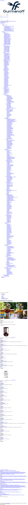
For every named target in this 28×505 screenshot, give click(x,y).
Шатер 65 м (8, 270)
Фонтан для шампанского (3, 426)
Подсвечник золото (9, 242)
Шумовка (8, 210)
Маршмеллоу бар (6, 67)
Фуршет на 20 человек (7, 56)
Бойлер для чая (14, 337)
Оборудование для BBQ (8, 189)
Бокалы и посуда (6, 94)
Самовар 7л (8, 163)
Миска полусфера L (9, 205)
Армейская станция (6, 84)
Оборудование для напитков (9, 160)
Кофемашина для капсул (10, 161)
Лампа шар (8, 234)
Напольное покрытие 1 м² (10, 274)
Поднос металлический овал (10, 134)
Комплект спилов (9, 137)
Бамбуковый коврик (9, 208)
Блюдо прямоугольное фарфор (10, 101)
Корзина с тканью (9, 141)
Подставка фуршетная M (10, 128)
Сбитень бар (5, 93)
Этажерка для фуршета (9, 131)
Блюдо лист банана (9, 122)
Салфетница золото (9, 148)
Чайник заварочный (2, 403)
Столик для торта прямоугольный (11, 265)
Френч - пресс (8, 169)
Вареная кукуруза (6, 65)
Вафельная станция (6, 64)
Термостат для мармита (10, 179)
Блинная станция (6, 63)
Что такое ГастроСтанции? (7, 28)
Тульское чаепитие (3, 483)
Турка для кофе (9, 174)
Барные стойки (7, 254)
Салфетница (8, 146)
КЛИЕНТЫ (11, 21)
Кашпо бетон (8, 226)
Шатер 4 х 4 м (8, 269)
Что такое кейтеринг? (6, 26)
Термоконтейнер (9, 180)
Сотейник (8, 203)
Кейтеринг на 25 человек (7, 42)
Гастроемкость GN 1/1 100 (10, 196)
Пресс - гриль (8, 152)
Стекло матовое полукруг (10, 130)
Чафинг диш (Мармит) (9, 177)
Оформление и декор (6, 494)
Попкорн (8, 184)
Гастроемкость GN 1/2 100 (10, 198)
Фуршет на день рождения (7, 54)
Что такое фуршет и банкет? (7, 27)
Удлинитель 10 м (9, 221)
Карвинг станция (6, 74)
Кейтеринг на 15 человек (7, 41)
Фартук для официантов (10, 263)
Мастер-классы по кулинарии (7, 85)
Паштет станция (9, 486)
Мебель (6, 245)
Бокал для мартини (9, 114)
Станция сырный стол (7, 72)
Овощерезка (8, 155)
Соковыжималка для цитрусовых (11, 157)
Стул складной (9, 248)
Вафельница (8, 186)
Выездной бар (2, 488)
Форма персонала (8, 262)
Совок (8, 214)
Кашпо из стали (9, 225)
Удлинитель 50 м (9, 222)
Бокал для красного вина (10, 109)
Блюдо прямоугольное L (10, 132)
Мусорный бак (9, 220)
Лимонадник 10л (9, 167)
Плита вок (8, 153)
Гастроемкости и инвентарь (9, 194)
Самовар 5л (1, 357)
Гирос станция (6, 83)
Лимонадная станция (6, 89)
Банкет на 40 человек (6, 50)
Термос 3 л (8, 171)
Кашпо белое (8, 224)
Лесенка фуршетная (9, 127)
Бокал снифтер (9, 113)
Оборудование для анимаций (9, 182)
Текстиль (7, 256)
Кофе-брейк (13, 471)
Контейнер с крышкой (9, 200)
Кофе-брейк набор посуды (10, 98)
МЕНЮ (5, 21)
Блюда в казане (6, 75)
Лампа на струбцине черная (10, 236)
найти (7, 20)
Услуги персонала (6, 275)
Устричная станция (6, 485)
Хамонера (8, 188)
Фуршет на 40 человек (7, 58)
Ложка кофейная (9, 106)
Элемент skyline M (9, 125)
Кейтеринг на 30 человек (7, 43)
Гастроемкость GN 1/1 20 (10, 195)
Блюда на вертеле (6, 76)
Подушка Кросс (9, 253)
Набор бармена (9, 172)
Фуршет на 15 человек (2, 479)
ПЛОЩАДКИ (8, 21)
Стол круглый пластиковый (10, 247)
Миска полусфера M (9, 206)
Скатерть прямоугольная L (10, 257)
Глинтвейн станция (6, 88)
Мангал (8, 191)
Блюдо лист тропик (9, 123)
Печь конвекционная (9, 150)
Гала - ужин (5, 33)
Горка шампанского (6, 92)
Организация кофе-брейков (7, 34)
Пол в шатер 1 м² (9, 273)
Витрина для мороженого (10, 183)
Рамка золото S (9, 243)
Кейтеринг (4, 32)
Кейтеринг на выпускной (7, 36)
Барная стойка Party (9, 255)
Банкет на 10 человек (6, 47)
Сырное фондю (6, 73)
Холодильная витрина (9, 156)
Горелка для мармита (9, 178)
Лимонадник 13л (2, 395)
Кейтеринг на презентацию (7, 38)
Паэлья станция (6, 86)
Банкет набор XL (9, 96)
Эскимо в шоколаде (2, 482)
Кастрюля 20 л (8, 204)
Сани (7, 238)
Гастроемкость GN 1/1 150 (10, 197)
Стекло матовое (9, 129)
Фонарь (8, 239)
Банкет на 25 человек (6, 49)
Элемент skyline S (9, 124)
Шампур (8, 193)
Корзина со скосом (9, 142)
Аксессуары (7, 139)
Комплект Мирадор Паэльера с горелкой (12, 190)
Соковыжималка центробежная (10, 158)
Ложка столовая (9, 105)
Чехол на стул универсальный (10, 260)
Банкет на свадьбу (6, 45)
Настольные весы (9, 217)
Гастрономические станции (6, 69)
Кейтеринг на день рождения (7, 39)
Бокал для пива (9, 115)
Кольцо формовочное (9, 212)
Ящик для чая (2, 434)
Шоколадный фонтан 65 (10, 185)
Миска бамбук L (9, 147)
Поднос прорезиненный (10, 140)
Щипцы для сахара (9, 145)
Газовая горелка (9, 219)
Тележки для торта (8, 264)
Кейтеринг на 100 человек (7, 44)
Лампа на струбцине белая (10, 235)
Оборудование (6, 149)
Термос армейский (9, 181)
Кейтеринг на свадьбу (6, 35)
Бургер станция (6, 70)
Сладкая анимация (5, 60)
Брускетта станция (6, 77)
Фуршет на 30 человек (18, 479)
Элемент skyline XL (9, 126)
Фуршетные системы (8, 118)
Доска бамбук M (9, 136)
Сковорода (8, 201)
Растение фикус (9, 241)
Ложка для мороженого (10, 213)
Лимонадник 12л (9, 168)
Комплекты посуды (8, 95)
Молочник (8, 170)
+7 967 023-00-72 (6, 22)
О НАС (1, 21)
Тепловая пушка (9, 218)
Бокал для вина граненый (10, 110)
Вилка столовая (9, 104)
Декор (6, 223)
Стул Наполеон (9, 250)
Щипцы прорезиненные (10, 144)
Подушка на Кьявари (9, 252)
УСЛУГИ (3, 21)
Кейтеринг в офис (6, 37)
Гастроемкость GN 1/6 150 (10, 199)
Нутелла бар (5, 68)
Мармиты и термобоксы (8, 176)
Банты (8, 261)
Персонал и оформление (3, 493)
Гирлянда (8, 233)
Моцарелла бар (6, 79)
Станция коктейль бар (7, 90)
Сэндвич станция (6, 87)
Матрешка (8, 237)
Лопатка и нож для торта (10, 107)
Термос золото (8, 175)
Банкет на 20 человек (6, 48)
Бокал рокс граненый (9, 111)
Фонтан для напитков (6, 91)
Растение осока (9, 229)
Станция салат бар (13, 486)
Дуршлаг (8, 209)
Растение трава (9, 227)
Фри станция (13, 485)
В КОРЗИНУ (2, 320)
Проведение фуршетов (7, 53)
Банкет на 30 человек (12, 476)
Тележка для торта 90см (10, 266)
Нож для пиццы (9, 207)
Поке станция (10, 487)
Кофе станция (20, 489)
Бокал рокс (8, 112)
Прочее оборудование (8, 215)
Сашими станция (6, 80)
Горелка (8, 187)
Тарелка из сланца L (9, 133)
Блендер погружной (9, 159)
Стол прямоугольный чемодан (10, 246)
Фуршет (4, 52)
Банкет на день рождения (7, 46)
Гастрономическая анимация (3, 484)
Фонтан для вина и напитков (3, 422)
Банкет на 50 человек (6, 51)
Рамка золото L (9, 244)
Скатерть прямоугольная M (10, 258)
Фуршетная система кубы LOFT (11, 121)
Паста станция (6, 82)
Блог (3, 25)
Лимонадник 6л (9, 166)
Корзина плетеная (9, 232)
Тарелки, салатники (8, 99)
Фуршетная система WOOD (10, 120)
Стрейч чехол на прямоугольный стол (11, 259)
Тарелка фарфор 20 (9, 100)
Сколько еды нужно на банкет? (8, 29)
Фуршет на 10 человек (7, 55)
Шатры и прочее (6, 267)
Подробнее (1, 338)
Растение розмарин (9, 228)
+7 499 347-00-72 (2, 22)
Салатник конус (9, 102)
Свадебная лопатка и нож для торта (11, 108)
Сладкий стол (20, 482)
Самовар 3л (8, 162)
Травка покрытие (9, 231)
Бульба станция (6, 81)
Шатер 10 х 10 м (9, 271)
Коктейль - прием (2, 471)
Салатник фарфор (9, 103)
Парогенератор (9, 216)
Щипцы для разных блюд (10, 143)
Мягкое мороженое (6, 61)
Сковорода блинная (9, 202)
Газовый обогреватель (9, 272)
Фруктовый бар (6, 62)
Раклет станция (21, 486)
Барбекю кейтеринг (9, 471)
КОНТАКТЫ (14, 21)
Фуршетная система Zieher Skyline (11, 119)
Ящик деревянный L (9, 138)
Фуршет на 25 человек (7, 57)
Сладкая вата (5, 66)
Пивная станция (12, 489)
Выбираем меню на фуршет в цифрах (8, 30)
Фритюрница (8, 151)
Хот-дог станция (6, 71)
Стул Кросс (8, 251)
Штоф (8, 117)
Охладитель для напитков (10, 164)
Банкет (1, 475)
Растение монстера (9, 240)
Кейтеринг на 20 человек (11, 473)
